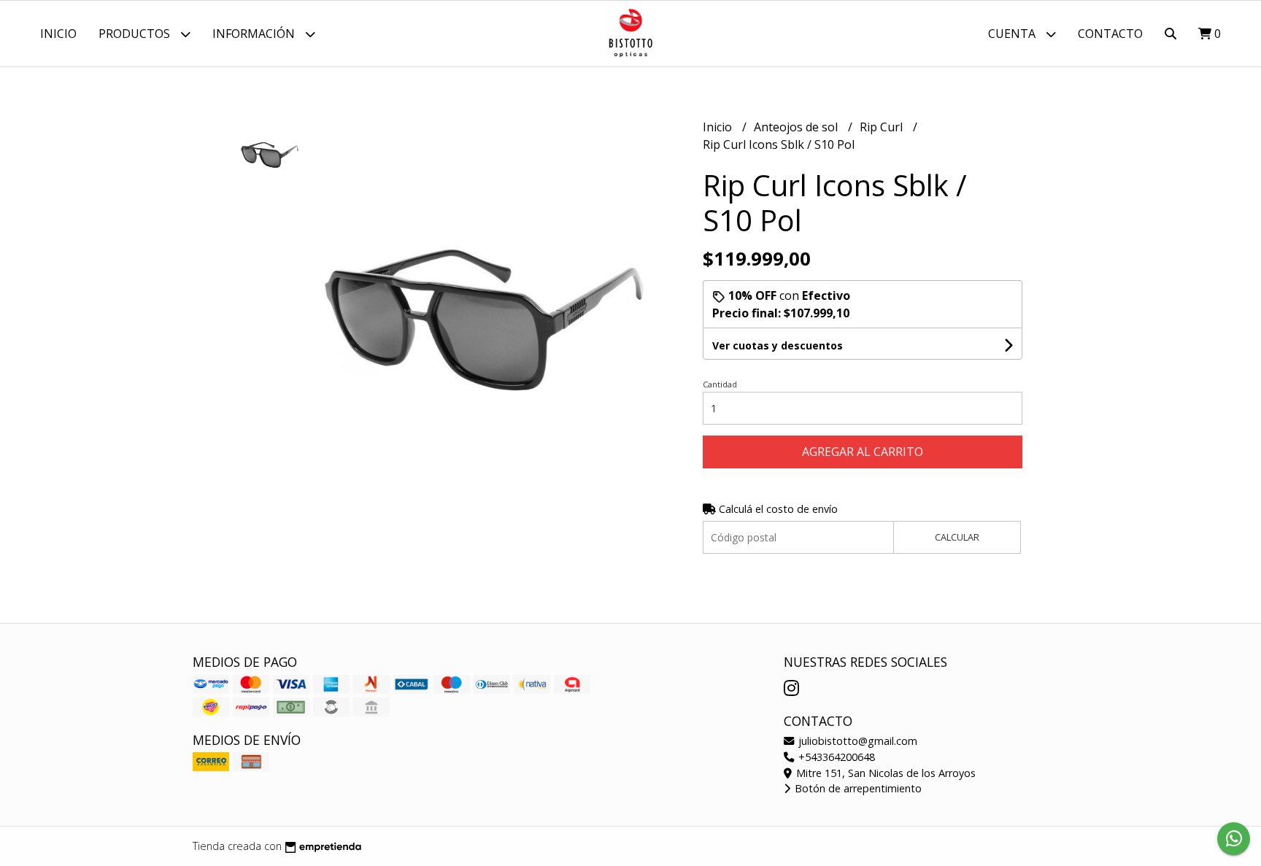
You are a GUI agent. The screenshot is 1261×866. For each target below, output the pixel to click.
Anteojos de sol (797, 127)
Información (255, 34)
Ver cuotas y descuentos (777, 345)
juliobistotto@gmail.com (856, 741)
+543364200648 (835, 757)
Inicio (58, 34)
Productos (136, 34)
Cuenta (1013, 34)
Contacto (1110, 34)
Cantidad (720, 384)
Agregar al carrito (862, 452)
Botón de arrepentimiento (857, 788)
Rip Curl (883, 127)
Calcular (957, 537)
